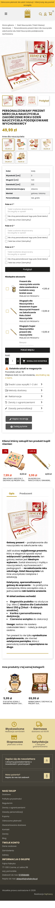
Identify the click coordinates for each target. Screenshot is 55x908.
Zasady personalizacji (12, 812)
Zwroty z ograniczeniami (13, 807)
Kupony (5, 816)
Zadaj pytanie (20, 426)
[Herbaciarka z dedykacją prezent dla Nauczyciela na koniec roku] (40, 683)
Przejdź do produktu (29, 296)
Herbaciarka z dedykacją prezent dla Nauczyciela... (40, 703)
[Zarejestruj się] (47, 760)
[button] (52, 65)
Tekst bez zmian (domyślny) (19, 220)
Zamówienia (8, 850)
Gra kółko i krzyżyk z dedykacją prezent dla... (14, 479)
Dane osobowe (9, 846)
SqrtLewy (48, 894)
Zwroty (5, 833)
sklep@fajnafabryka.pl (27, 878)
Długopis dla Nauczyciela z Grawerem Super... (39, 479)
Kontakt (5, 829)
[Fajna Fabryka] (28, 14)
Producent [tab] (26, 493)
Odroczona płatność (12, 820)
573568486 (24, 875)
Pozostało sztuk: (13, 371)
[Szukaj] (40, 14)
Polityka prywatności (12, 798)
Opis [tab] (11, 493)
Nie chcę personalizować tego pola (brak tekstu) (28, 216)
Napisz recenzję (20, 418)
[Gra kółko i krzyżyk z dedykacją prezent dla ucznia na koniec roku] (14, 460)
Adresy (5, 855)
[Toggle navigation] (6, 13)
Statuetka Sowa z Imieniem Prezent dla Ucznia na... (12, 703)
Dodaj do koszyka (35, 361)
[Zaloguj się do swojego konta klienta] (45, 14)
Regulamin (7, 803)
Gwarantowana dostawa (14, 825)
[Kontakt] (47, 776)
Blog (4, 838)
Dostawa (6, 794)
